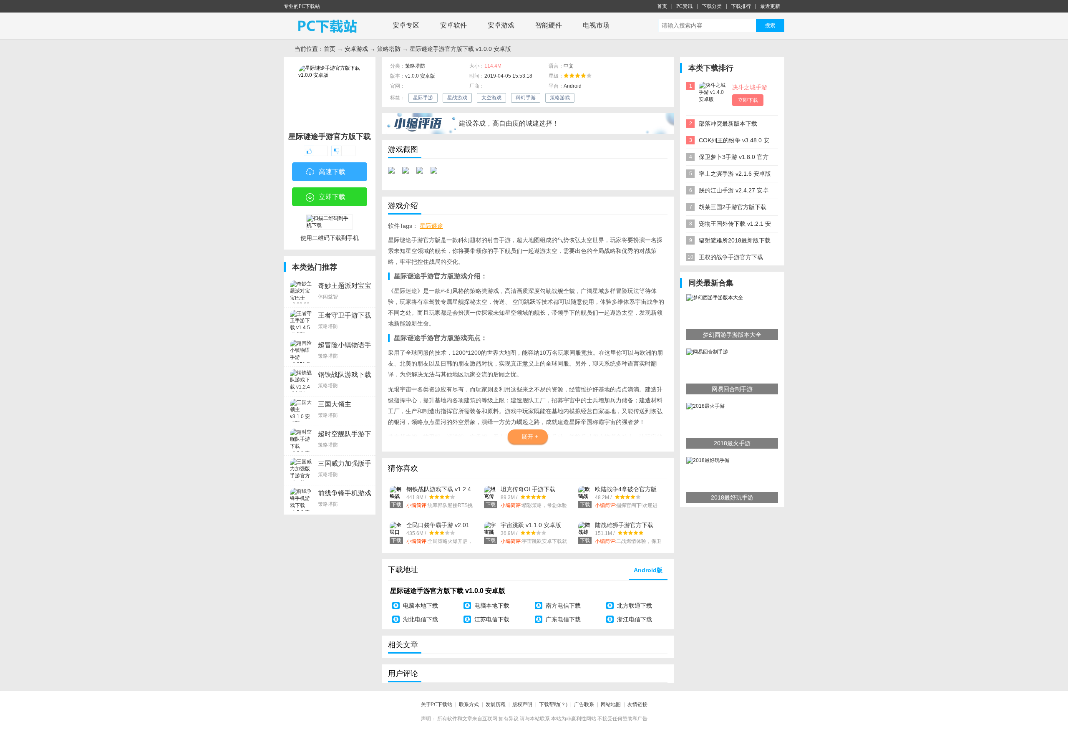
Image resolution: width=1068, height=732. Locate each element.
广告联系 (584, 704)
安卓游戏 (501, 25)
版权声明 (522, 704)
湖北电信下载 (420, 619)
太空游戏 (491, 98)
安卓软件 (453, 25)
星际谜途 (431, 225)
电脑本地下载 (420, 605)
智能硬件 (548, 25)
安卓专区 (406, 25)
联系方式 (469, 704)
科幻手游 (526, 98)
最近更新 (770, 6)
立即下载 (332, 196)
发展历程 (496, 704)
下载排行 (741, 6)
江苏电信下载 (491, 619)
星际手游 (423, 98)
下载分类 (712, 6)
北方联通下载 (634, 605)
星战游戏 (457, 98)
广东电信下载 (563, 619)
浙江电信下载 (634, 619)
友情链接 (637, 704)
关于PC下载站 (436, 704)
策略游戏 (560, 98)
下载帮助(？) (553, 704)
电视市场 (596, 25)
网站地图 (611, 704)
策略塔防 (388, 48)
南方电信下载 (563, 605)
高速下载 (332, 171)
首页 (662, 6)
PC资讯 (684, 6)
